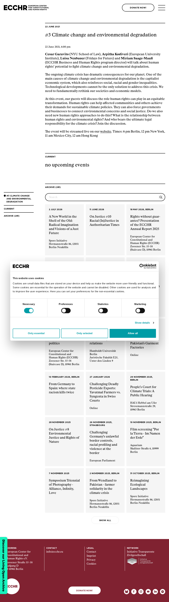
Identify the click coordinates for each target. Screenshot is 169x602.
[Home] (26, 7)
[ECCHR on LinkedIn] (155, 591)
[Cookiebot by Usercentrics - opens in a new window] (141, 266)
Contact (91, 552)
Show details (142, 322)
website (105, 131)
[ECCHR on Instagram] (141, 591)
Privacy (91, 560)
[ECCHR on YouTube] (148, 591)
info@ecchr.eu (54, 552)
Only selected (84, 333)
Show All (105, 520)
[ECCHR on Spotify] (162, 591)
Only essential (36, 333)
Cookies (91, 564)
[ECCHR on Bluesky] (126, 591)
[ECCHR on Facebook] (133, 591)
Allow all (133, 333)
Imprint (91, 556)
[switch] (66, 310)
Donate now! (84, 591)
